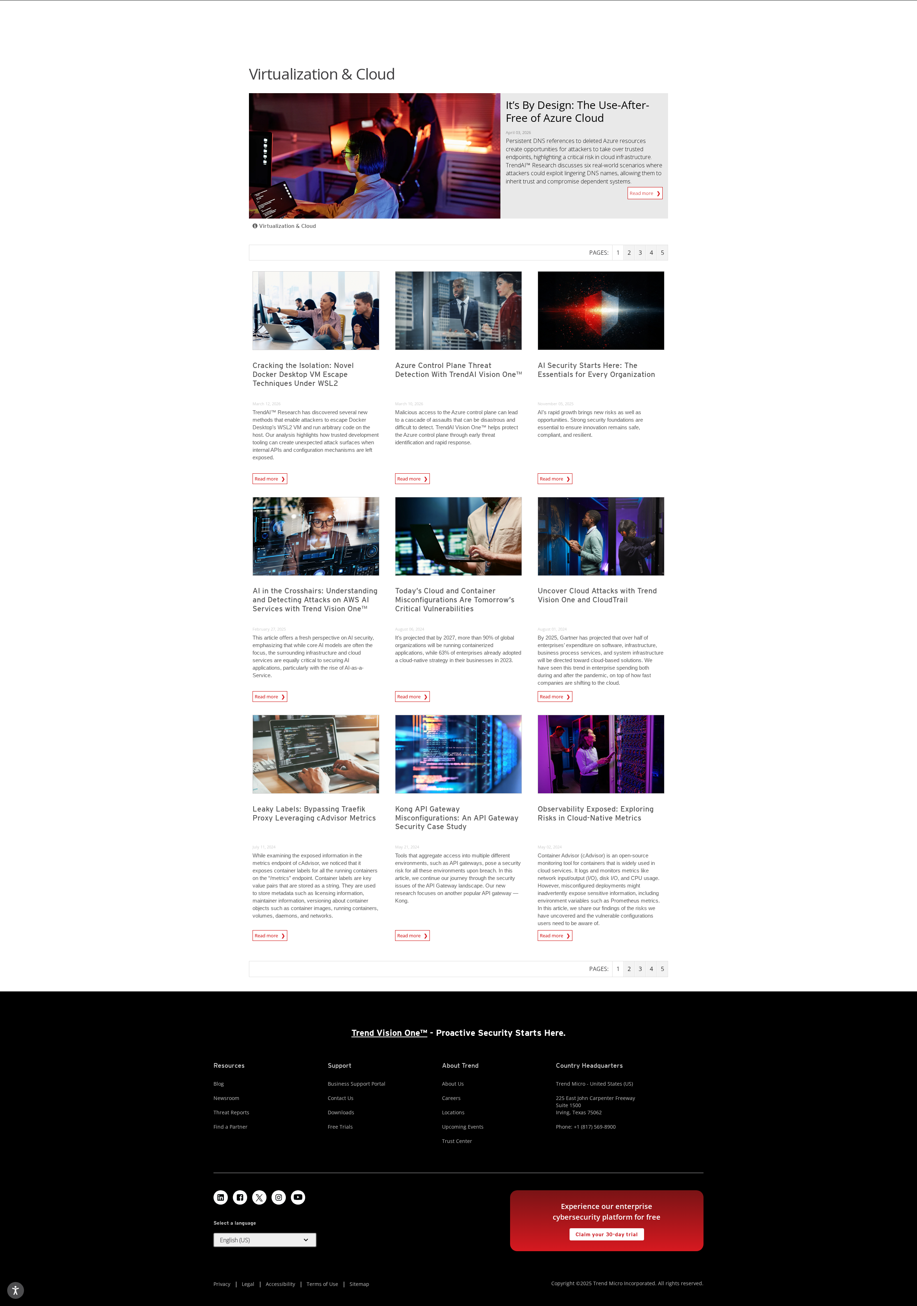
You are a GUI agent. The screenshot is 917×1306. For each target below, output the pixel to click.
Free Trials (340, 1126)
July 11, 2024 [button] (264, 847)
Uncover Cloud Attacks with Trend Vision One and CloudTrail (597, 595)
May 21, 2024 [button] (407, 847)
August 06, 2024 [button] (409, 629)
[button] (265, 1240)
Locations (453, 1112)
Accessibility (280, 1284)
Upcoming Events (463, 1126)
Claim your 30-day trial (604, 1232)
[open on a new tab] (259, 1197)
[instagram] (279, 1197)
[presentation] (316, 310)
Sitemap (359, 1284)
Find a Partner (230, 1126)
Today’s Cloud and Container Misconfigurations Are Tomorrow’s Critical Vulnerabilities (454, 599)
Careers (451, 1098)
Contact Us (341, 1098)
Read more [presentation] (267, 477)
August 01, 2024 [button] (552, 629)
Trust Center (457, 1141)
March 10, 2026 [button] (409, 403)
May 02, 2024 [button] (550, 847)
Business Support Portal (356, 1083)
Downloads (341, 1112)
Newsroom (226, 1098)
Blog (218, 1083)
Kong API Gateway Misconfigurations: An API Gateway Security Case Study (457, 817)
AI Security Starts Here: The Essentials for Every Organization (596, 370)
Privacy (221, 1284)
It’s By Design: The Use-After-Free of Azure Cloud (577, 111)
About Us (453, 1083)
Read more (642, 191)
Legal (248, 1284)
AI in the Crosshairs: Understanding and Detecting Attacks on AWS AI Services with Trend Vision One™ (315, 599)
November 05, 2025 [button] (555, 403)
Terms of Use (322, 1284)
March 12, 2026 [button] (266, 403)
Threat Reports (231, 1112)
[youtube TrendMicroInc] (298, 1197)
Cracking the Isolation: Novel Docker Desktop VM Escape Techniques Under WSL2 (303, 374)
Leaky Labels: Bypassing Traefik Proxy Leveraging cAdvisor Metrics (314, 813)
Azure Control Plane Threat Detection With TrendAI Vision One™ (458, 370)
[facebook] (240, 1197)
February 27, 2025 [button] (269, 629)
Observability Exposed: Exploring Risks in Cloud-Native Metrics (596, 813)
